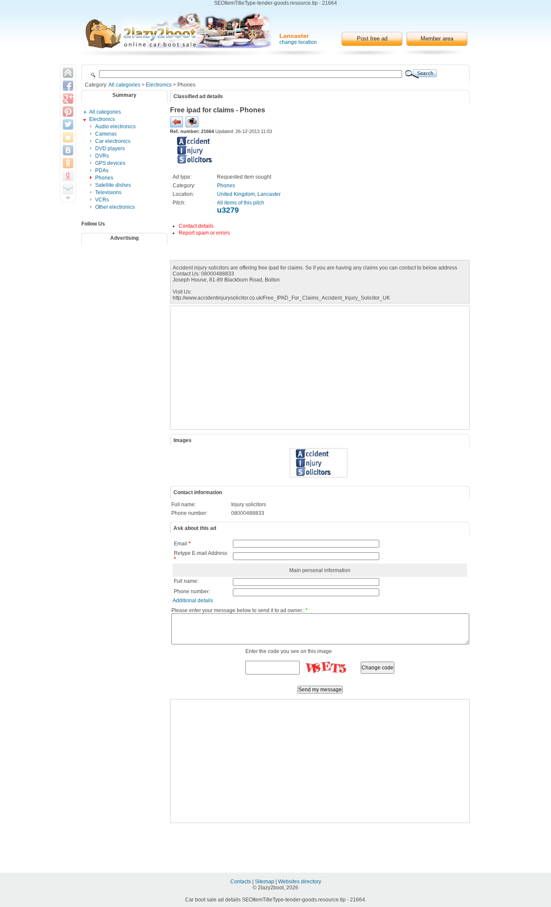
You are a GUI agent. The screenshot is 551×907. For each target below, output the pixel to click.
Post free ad (372, 38)
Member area (437, 38)
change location (298, 42)
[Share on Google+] (68, 98)
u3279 (228, 210)
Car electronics (112, 141)
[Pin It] (68, 111)
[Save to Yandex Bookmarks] (68, 176)
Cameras (106, 134)
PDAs (101, 170)
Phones (104, 178)
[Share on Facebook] (68, 85)
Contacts (241, 882)
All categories (124, 85)
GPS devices (110, 163)
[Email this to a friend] (68, 189)
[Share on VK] (68, 150)
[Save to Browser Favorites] (68, 137)
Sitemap (265, 882)
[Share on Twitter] (68, 124)
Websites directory (299, 882)
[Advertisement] (130, 271)
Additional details (193, 600)
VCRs (102, 200)
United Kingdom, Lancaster (249, 194)
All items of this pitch (240, 203)
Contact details (196, 226)
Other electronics (115, 207)
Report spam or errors (204, 233)
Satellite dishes (113, 185)
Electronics (159, 85)
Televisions (108, 192)
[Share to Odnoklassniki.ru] (68, 163)
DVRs (102, 156)
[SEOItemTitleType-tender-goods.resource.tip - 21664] (179, 30)
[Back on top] (68, 73)
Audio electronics (115, 127)
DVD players (110, 148)
